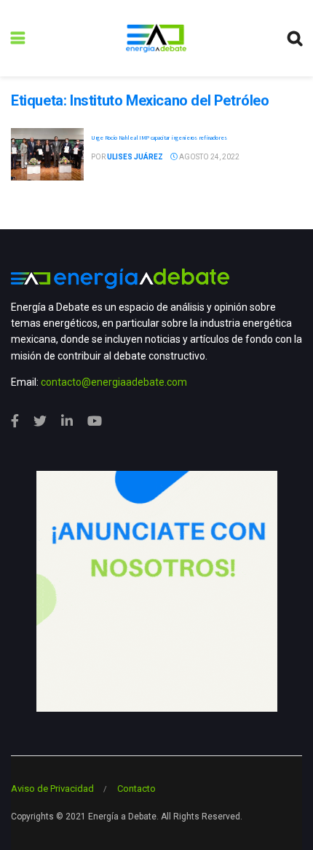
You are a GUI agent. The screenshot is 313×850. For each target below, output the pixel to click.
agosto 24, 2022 (208, 157)
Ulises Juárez (135, 157)
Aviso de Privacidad (52, 788)
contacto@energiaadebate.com (114, 382)
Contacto (136, 788)
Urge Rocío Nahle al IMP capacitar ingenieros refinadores (158, 137)
